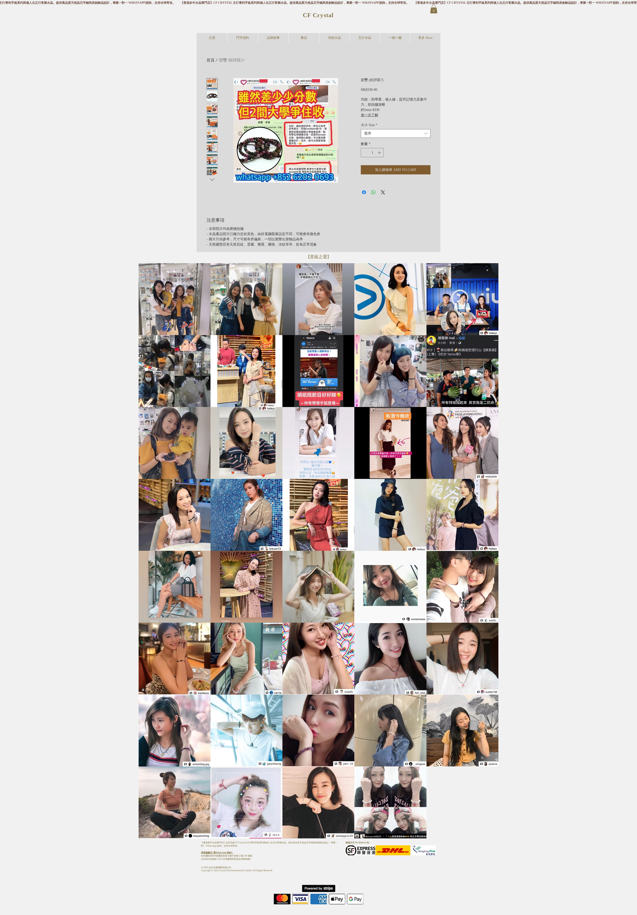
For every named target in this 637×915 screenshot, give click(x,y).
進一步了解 (369, 115)
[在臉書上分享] (364, 192)
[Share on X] (383, 192)
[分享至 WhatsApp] (373, 192)
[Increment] (380, 152)
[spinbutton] (372, 152)
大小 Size (369, 125)
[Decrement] (365, 152)
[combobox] (395, 133)
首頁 (210, 60)
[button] (433, 8)
